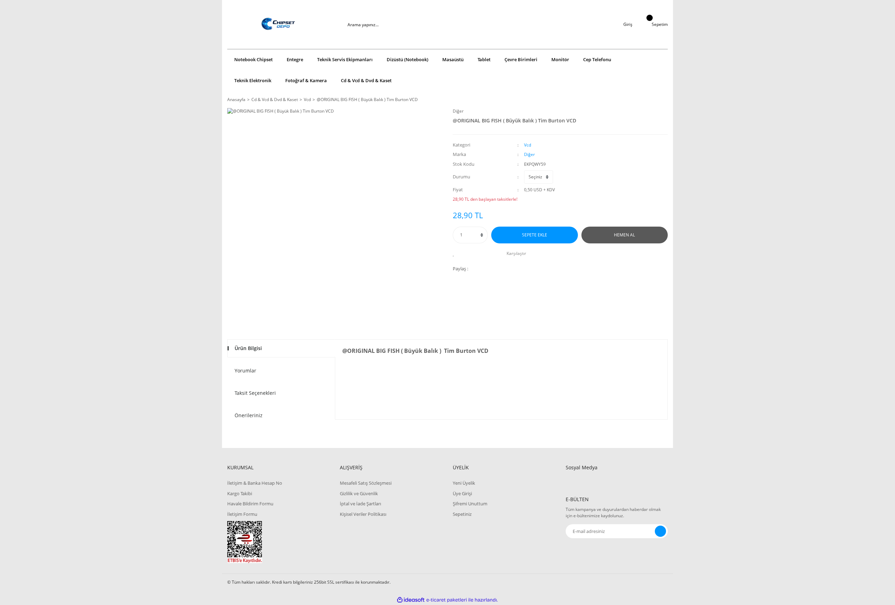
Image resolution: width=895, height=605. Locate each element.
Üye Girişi (462, 493)
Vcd (527, 145)
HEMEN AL (624, 235)
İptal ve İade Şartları (360, 503)
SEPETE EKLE (534, 235)
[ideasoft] (411, 600)
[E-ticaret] (446, 600)
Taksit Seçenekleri (255, 393)
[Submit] (660, 531)
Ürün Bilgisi (248, 348)
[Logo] (278, 24)
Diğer (458, 111)
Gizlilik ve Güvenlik (359, 493)
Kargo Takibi (239, 493)
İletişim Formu (242, 514)
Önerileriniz (249, 415)
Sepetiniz (462, 514)
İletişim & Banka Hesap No (254, 483)
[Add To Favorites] (455, 253)
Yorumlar (245, 370)
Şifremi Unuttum (470, 503)
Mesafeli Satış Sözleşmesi (366, 483)
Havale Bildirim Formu (250, 503)
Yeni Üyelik (464, 483)
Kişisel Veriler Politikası (363, 514)
